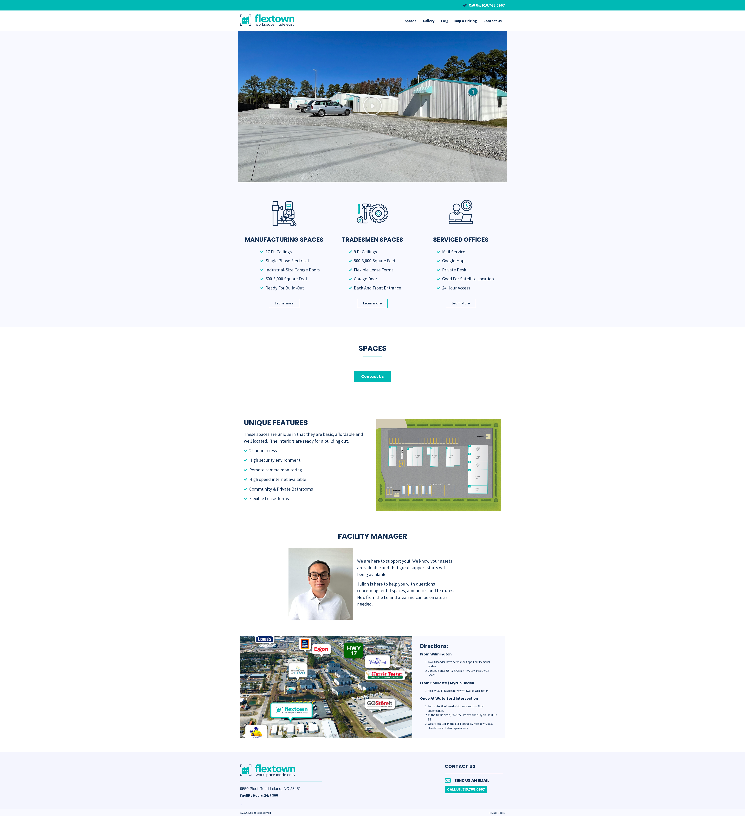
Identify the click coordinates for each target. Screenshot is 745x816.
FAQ (444, 20)
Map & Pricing (465, 20)
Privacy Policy (497, 812)
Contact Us (492, 20)
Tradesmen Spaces (372, 239)
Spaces (410, 20)
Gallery (429, 20)
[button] (372, 106)
